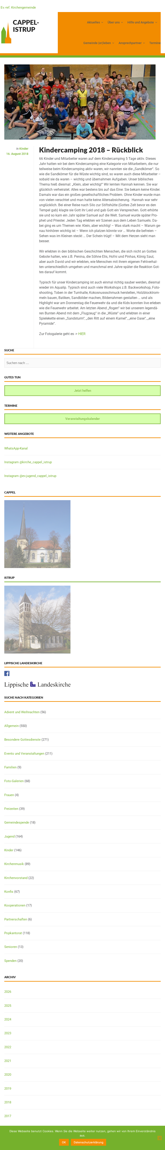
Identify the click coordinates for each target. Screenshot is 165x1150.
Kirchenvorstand (16, 878)
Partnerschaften (15, 919)
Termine (155, 43)
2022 (7, 1047)
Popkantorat (13, 933)
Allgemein (11, 726)
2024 (7, 1019)
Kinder (23, 148)
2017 (7, 1116)
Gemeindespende (16, 822)
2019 (7, 1089)
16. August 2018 (17, 153)
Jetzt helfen (82, 391)
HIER (82, 334)
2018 (7, 1102)
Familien (10, 767)
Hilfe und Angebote (140, 22)
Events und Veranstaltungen (24, 753)
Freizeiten (11, 809)
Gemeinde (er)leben (97, 43)
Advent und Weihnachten (22, 712)
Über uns (114, 22)
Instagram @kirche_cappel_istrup (28, 462)
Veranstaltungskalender (82, 419)
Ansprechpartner (130, 43)
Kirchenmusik (14, 864)
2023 (7, 1033)
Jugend (9, 836)
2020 (7, 1075)
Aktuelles (93, 22)
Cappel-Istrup (26, 25)
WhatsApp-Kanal (16, 448)
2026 (7, 992)
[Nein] (159, 1138)
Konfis (8, 892)
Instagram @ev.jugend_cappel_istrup (30, 476)
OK (64, 1142)
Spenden (10, 961)
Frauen (9, 795)
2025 (7, 1006)
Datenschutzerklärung (88, 1142)
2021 (7, 1061)
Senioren (10, 947)
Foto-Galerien (14, 781)
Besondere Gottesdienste (22, 740)
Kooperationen (14, 905)
